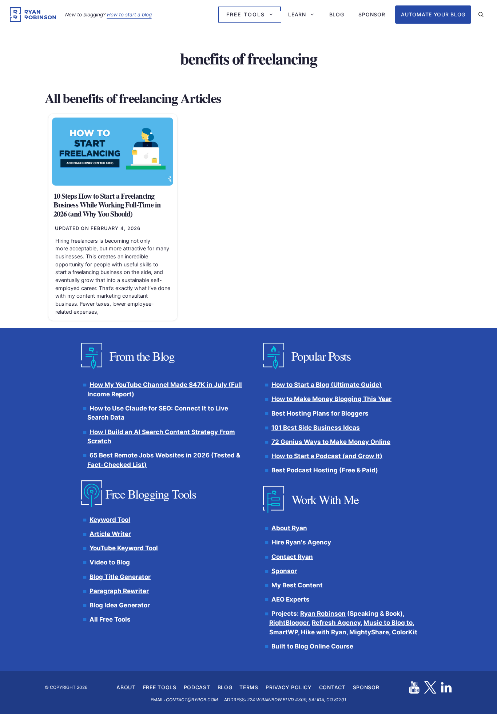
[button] (481, 14)
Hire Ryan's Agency (301, 542)
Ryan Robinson (323, 613)
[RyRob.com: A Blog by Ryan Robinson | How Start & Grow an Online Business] (33, 14)
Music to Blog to (388, 622)
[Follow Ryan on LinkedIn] (446, 687)
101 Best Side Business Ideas (315, 427)
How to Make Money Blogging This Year (331, 398)
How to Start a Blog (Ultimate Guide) (326, 384)
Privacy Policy (289, 687)
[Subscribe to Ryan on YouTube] (414, 687)
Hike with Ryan (323, 632)
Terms (248, 687)
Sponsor (371, 14)
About (126, 687)
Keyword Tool (110, 519)
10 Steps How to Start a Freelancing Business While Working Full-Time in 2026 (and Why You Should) (106, 204)
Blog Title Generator (120, 576)
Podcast (197, 687)
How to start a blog (129, 14)
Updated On (98, 228)
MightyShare (369, 632)
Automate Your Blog (433, 14)
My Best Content (297, 585)
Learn (297, 14)
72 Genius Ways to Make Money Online (330, 441)
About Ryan (289, 528)
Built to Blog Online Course (312, 646)
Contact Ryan (292, 556)
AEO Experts (290, 599)
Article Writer (110, 534)
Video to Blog (110, 562)
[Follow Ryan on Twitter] (430, 687)
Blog (336, 14)
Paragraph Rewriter (119, 590)
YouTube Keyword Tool (124, 548)
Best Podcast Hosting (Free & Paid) (324, 470)
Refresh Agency (336, 622)
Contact (332, 687)
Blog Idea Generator (120, 605)
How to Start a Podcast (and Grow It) (326, 456)
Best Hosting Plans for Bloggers (320, 413)
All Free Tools (110, 619)
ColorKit (404, 632)
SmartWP (283, 632)
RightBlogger (289, 622)
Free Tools (245, 14)
